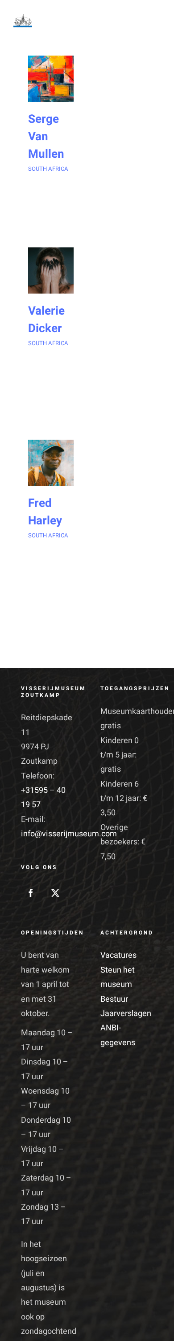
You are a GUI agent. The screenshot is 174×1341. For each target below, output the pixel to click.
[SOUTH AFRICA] (51, 78)
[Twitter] (55, 893)
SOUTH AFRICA (48, 168)
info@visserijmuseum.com (69, 834)
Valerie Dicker (46, 320)
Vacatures (118, 955)
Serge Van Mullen (46, 137)
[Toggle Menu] (152, 21)
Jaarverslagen (125, 1014)
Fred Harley (45, 512)
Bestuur (114, 999)
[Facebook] (31, 893)
